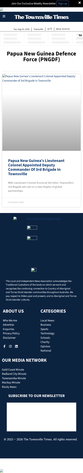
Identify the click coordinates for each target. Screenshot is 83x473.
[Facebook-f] (4, 346)
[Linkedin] (16, 346)
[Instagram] (10, 346)
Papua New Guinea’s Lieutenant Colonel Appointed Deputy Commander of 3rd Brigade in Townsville (36, 167)
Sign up (62, 4)
